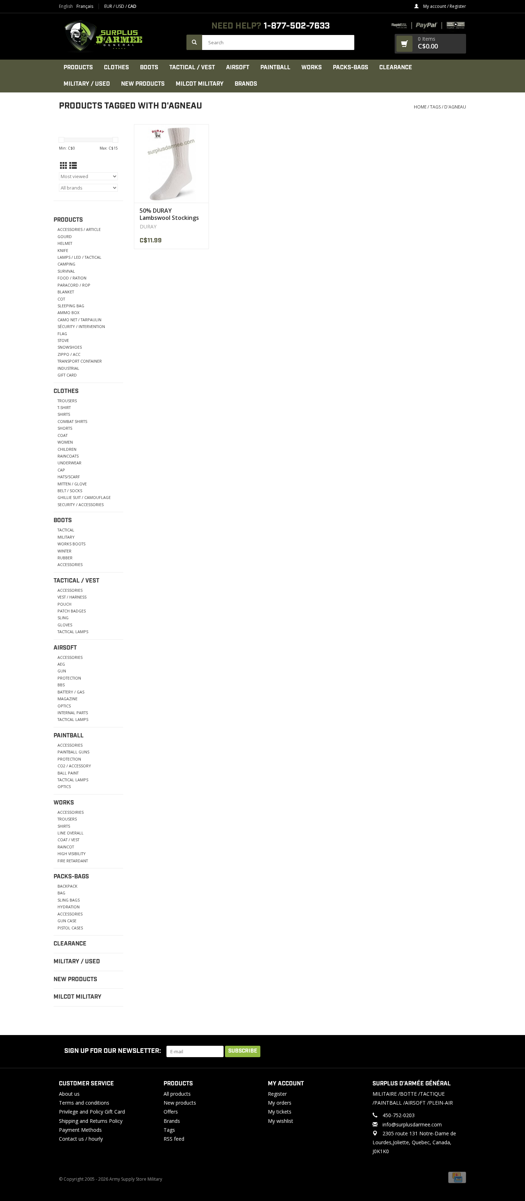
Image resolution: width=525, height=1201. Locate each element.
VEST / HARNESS (72, 597)
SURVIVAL (66, 271)
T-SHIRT (64, 407)
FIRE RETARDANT (73, 860)
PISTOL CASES (70, 927)
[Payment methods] (457, 1177)
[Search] (194, 42)
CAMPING (66, 264)
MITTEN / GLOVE (72, 483)
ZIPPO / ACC (69, 354)
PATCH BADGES (72, 611)
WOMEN (65, 442)
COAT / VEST (68, 839)
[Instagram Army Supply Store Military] (455, 1051)
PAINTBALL (275, 67)
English (66, 6)
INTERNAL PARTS (73, 712)
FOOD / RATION (72, 278)
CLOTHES (116, 67)
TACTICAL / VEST (192, 67)
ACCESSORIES (70, 564)
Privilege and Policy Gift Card (92, 1111)
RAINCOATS (68, 456)
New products (180, 1102)
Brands (246, 84)
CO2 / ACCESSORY (74, 765)
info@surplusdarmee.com (412, 1124)
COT (61, 299)
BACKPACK (68, 886)
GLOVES (65, 624)
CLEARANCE (395, 67)
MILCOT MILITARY (200, 84)
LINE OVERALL (71, 833)
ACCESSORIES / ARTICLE (79, 229)
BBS (61, 684)
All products (177, 1093)
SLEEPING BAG (71, 305)
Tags (435, 107)
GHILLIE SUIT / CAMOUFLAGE (84, 497)
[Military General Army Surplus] (119, 36)
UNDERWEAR (69, 462)
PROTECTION (69, 678)
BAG (61, 892)
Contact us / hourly (81, 1138)
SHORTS (65, 428)
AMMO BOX (68, 312)
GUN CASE (67, 920)
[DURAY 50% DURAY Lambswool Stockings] (171, 163)
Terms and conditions (84, 1102)
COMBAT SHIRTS (72, 421)
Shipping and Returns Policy (90, 1120)
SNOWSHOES (70, 347)
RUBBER (65, 557)
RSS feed (174, 1138)
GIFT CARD (67, 375)
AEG (61, 664)
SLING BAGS (69, 900)
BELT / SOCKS (70, 490)
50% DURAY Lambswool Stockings (169, 214)
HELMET (65, 243)
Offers (171, 1111)
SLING (63, 617)
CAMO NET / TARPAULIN (79, 319)
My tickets (279, 1111)
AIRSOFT (237, 67)
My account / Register (444, 6)
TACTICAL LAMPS (73, 631)
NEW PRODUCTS (143, 84)
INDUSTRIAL (68, 368)
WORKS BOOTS (71, 543)
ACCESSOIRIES (71, 812)
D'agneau (455, 107)
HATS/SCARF (69, 476)
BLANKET (66, 291)
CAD (132, 6)
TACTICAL (66, 530)
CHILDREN (67, 449)
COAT (63, 435)
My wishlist (280, 1120)
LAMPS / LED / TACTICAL (79, 257)
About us (69, 1093)
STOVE (63, 340)
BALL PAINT (68, 773)
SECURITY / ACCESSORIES (81, 504)
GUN (62, 670)
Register (277, 1093)
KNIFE (63, 250)
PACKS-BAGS (350, 67)
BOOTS (149, 67)
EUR (108, 6)
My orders (279, 1102)
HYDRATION (69, 906)
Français (84, 6)
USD (120, 6)
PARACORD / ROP (74, 285)
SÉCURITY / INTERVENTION (81, 326)
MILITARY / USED (87, 84)
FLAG (62, 333)
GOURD (65, 236)
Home (420, 107)
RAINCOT (66, 846)
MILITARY (66, 537)
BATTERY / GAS (71, 692)
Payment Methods (80, 1129)
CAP (61, 470)
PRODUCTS (78, 67)
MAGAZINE (68, 698)
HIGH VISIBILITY (72, 853)
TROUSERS (67, 400)
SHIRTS (64, 414)
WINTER (64, 551)
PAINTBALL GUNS (73, 752)
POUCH (64, 604)
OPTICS (64, 705)
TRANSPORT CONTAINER (80, 361)
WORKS (311, 67)
